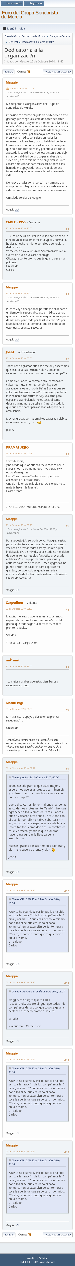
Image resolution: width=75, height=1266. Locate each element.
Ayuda (30, 1257)
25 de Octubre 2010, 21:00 (19, 293)
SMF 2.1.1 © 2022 (29, 1262)
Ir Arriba (9, 1234)
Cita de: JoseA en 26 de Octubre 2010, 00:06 (35, 777)
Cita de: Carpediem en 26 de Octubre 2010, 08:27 (38, 991)
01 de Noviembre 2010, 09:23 (20, 982)
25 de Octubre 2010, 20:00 (19, 228)
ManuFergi (14, 703)
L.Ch (17, 209)
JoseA (10, 352)
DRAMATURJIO (17, 447)
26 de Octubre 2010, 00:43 (19, 453)
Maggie (12, 82)
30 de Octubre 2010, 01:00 (19, 708)
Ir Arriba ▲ (42, 1257)
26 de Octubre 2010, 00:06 (19, 358)
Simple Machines (47, 1262)
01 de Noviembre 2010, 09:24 (20, 1059)
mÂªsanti (13, 660)
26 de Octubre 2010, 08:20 (19, 525)
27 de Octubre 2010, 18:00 (19, 666)
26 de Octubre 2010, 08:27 (19, 608)
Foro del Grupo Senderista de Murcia (29, 14)
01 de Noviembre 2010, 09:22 (20, 768)
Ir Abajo (8, 71)
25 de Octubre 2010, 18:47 (22, 88)
